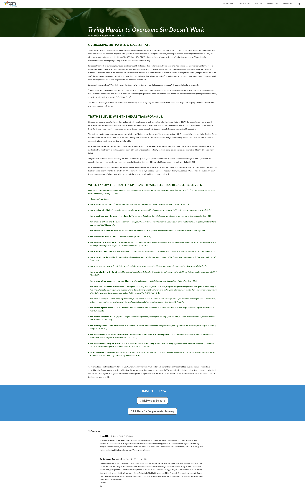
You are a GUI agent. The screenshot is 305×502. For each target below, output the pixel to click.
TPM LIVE (258, 4)
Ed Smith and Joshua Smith (103, 35)
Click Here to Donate (152, 400)
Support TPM (272, 4)
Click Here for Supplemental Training (152, 411)
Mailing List (288, 4)
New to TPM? (228, 4)
